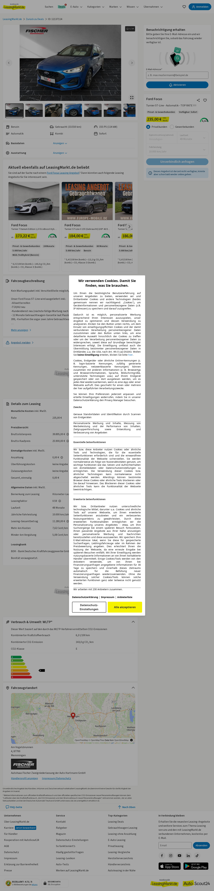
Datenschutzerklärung (85, 597)
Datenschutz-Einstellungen (89, 607)
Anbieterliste (124, 597)
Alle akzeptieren (125, 607)
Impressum (107, 597)
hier (130, 354)
